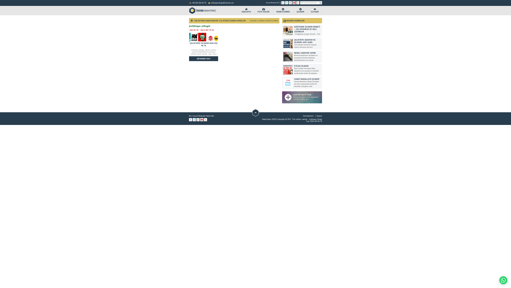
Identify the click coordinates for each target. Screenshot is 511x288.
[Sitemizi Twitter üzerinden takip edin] (286, 2)
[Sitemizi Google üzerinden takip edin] (290, 2)
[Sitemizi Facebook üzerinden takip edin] (283, 2)
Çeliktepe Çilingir (315, 119)
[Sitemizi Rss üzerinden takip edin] (297, 2)
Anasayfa (246, 12)
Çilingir (300, 12)
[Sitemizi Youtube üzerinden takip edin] (294, 2)
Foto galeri (263, 12)
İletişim (315, 12)
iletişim (319, 116)
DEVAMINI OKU (203, 59)
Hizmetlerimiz (283, 12)
